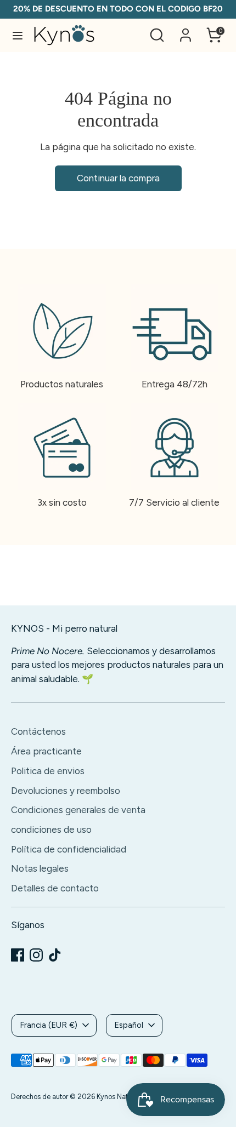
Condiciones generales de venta (78, 809)
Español (128, 1025)
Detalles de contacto (55, 888)
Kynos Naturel (118, 1096)
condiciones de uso (51, 829)
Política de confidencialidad (68, 849)
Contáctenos (38, 731)
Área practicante (46, 751)
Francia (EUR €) (48, 1025)
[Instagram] (36, 955)
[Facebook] (17, 955)
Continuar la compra (118, 178)
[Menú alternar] (18, 35)
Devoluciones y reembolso (65, 790)
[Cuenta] (185, 30)
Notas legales (40, 868)
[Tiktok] (54, 955)
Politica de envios (48, 770)
